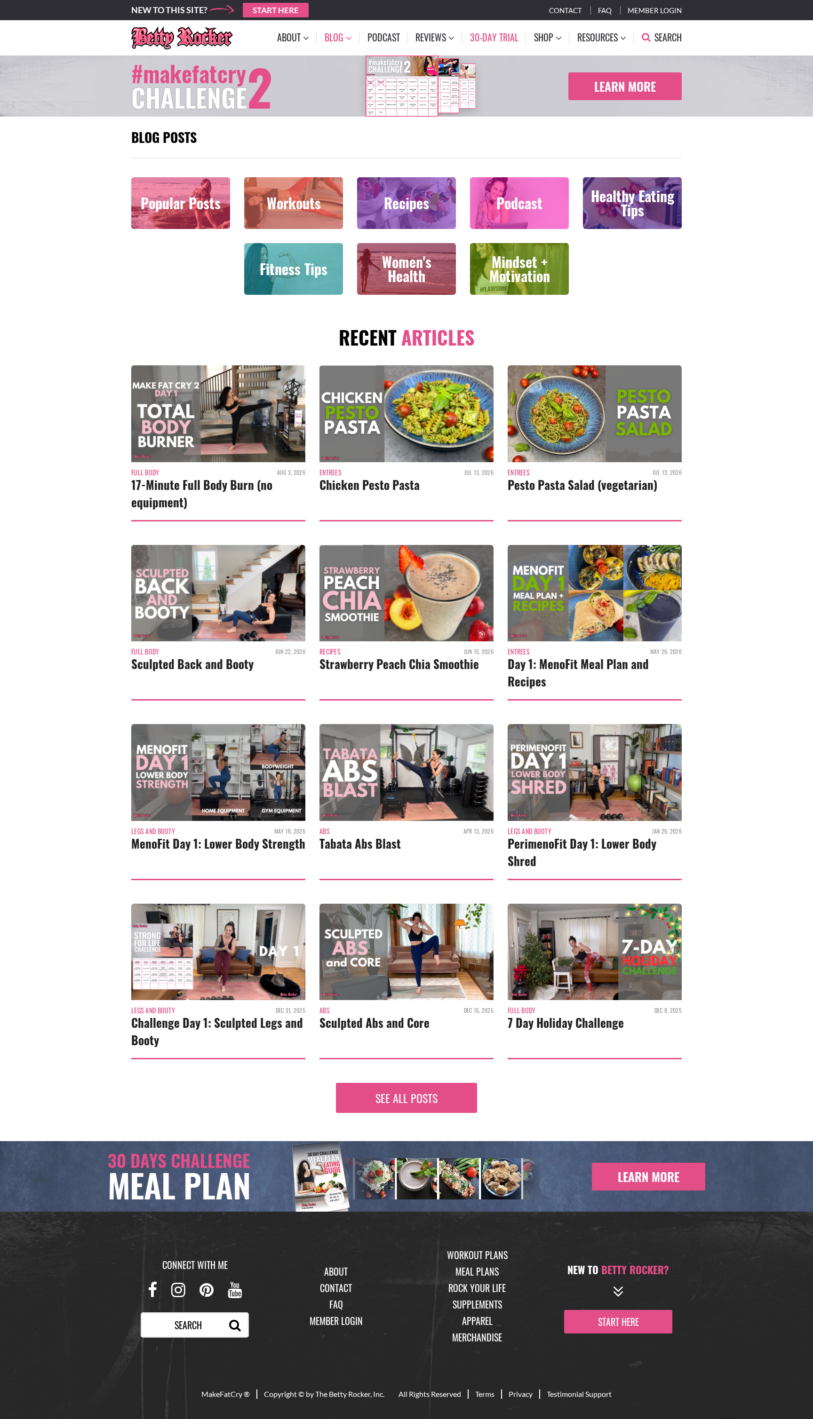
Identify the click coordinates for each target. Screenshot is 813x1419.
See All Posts (406, 1097)
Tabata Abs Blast (360, 843)
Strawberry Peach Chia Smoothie (399, 663)
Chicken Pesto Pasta (369, 484)
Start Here (276, 10)
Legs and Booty (153, 831)
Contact (565, 10)
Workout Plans (477, 1255)
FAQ (336, 1304)
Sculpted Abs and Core (374, 1022)
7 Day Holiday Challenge (566, 1022)
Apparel (477, 1321)
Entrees (330, 472)
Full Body (145, 472)
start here (618, 1322)
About (336, 1271)
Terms (484, 1393)
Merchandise (477, 1337)
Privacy (521, 1393)
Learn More (625, 86)
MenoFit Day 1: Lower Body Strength (218, 843)
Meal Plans (477, 1271)
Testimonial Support (579, 1393)
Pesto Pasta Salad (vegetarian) (582, 484)
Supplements (477, 1304)
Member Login (655, 10)
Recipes (330, 651)
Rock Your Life (477, 1288)
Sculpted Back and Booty (192, 663)
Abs (324, 831)
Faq (605, 10)
